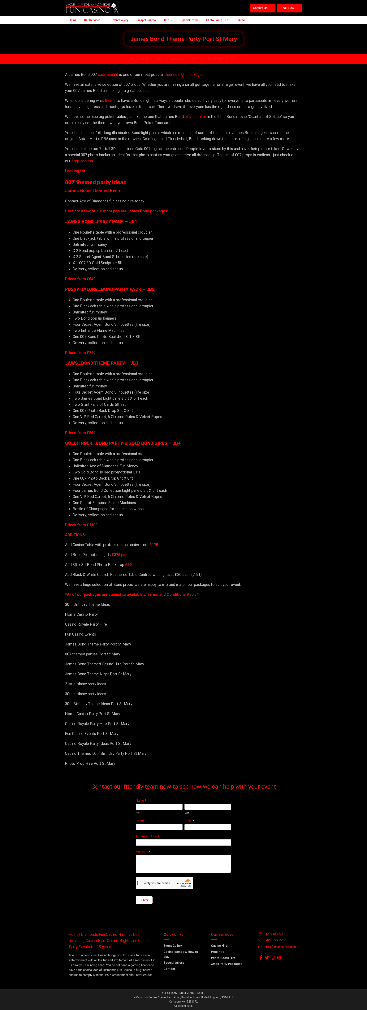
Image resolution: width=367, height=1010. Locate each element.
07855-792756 (225, 59)
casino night (108, 74)
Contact (169, 969)
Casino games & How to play (181, 954)
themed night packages (184, 74)
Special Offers (174, 963)
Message (143, 851)
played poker (195, 116)
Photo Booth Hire (223, 958)
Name (141, 800)
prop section (82, 161)
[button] (262, 8)
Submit (144, 900)
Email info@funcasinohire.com (154, 59)
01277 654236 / (201, 59)
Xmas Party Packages (226, 964)
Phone (140, 820)
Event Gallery (173, 945)
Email (189, 820)
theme (110, 100)
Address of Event (147, 836)
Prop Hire (217, 952)
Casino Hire (219, 945)
